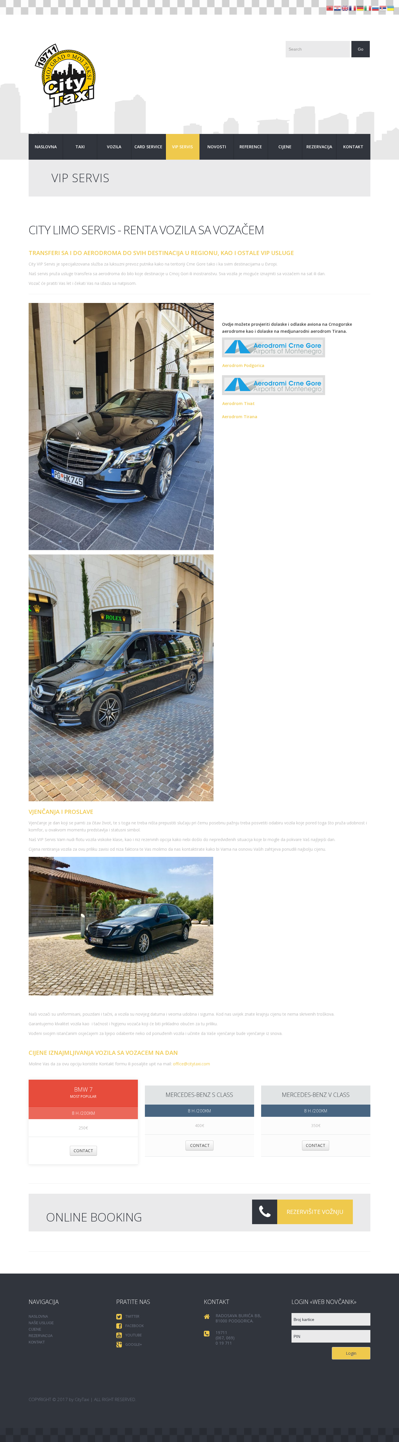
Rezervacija (319, 146)
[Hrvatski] (337, 8)
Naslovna (46, 146)
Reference (251, 146)
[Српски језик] (383, 8)
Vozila (114, 146)
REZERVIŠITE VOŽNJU (315, 1212)
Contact (83, 1150)
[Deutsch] (360, 8)
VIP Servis (182, 146)
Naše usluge (41, 1323)
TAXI (80, 146)
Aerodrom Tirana (239, 416)
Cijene (285, 146)
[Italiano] (368, 8)
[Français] (353, 8)
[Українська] (391, 8)
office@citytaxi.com (191, 1064)
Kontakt (353, 146)
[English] (345, 8)
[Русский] (375, 8)
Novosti (216, 146)
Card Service (148, 146)
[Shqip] (330, 8)
